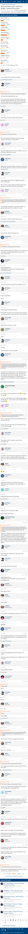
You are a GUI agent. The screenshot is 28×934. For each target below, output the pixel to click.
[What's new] (23, 1)
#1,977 (25, 508)
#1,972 (25, 437)
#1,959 (25, 216)
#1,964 (25, 293)
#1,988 (25, 667)
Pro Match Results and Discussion (15, 886)
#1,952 (25, 88)
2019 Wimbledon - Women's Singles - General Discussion (14, 884)
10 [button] (3, 24)
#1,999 (25, 844)
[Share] (23, 75)
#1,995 (25, 779)
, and (9, 221)
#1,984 (25, 611)
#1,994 (25, 758)
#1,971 (25, 410)
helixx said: (4, 684)
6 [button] (3, 38)
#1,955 (25, 148)
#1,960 (25, 230)
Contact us (3, 928)
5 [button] (3, 62)
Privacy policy (17, 928)
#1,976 (25, 494)
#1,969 (25, 359)
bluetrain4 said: (5, 197)
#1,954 (25, 129)
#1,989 (25, 681)
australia (17, 10)
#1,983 (25, 600)
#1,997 (25, 816)
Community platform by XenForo (12, 932)
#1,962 (25, 265)
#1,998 (25, 827)
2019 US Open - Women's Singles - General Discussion (13, 905)
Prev (9, 873)
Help (22, 928)
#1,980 (25, 563)
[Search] (26, 1)
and (8, 79)
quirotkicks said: (5, 362)
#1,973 (25, 453)
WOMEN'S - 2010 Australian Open (13, 891)
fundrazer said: (5, 132)
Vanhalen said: (5, 91)
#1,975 (25, 480)
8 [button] (3, 19)
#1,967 (25, 334)
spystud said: (4, 244)
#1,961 (25, 241)
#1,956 (25, 163)
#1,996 (25, 796)
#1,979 (25, 551)
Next (19, 873)
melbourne (19, 12)
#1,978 (25, 522)
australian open (23, 10)
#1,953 (25, 115)
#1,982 (25, 588)
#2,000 (25, 861)
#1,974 (25, 468)
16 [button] (3, 34)
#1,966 (25, 323)
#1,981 (25, 574)
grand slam (13, 12)
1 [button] (3, 47)
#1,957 (25, 177)
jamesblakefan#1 (7, 892)
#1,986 (25, 633)
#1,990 (25, 697)
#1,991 (25, 708)
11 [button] (3, 52)
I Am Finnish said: (5, 711)
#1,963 (25, 282)
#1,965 (25, 307)
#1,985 (25, 622)
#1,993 (25, 747)
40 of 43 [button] (14, 873)
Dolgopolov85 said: (6, 412)
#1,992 (25, 727)
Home (2, 930)
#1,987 (25, 650)
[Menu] (2, 1)
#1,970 (25, 391)
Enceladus (4, 10)
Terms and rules (10, 928)
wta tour (24, 12)
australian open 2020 (5, 12)
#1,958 (25, 195)
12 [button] (3, 29)
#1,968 (25, 345)
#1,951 (25, 74)
